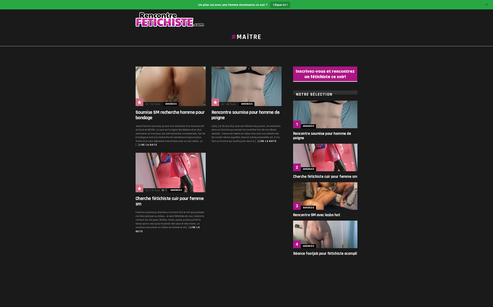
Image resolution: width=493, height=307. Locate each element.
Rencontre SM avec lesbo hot (316, 215)
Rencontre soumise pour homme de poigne (245, 115)
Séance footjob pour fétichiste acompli (325, 253)
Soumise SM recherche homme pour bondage (170, 115)
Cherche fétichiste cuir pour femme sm (170, 201)
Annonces (171, 103)
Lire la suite (148, 144)
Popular (139, 102)
